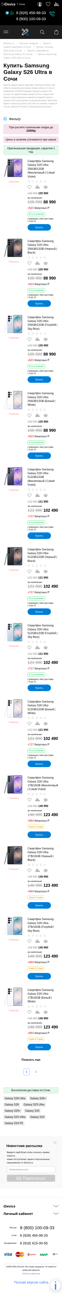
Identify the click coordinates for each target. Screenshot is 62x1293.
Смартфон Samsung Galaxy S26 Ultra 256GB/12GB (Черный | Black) (42, 247)
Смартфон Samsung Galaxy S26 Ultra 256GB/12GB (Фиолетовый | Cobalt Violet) (41, 169)
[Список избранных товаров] (48, 4)
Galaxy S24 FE (14, 1123)
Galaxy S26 (12, 1104)
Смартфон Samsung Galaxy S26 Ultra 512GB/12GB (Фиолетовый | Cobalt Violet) (41, 477)
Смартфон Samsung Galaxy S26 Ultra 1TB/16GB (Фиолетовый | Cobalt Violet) (43, 783)
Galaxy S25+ (12, 1110)
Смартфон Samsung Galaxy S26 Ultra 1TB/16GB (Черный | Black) (41, 854)
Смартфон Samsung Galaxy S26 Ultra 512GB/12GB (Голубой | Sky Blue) (42, 631)
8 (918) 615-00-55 (34, 1243)
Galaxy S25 (32, 1110)
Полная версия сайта (31, 1282)
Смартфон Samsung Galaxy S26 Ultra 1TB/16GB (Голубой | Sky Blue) (41, 925)
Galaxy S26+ (38, 1098)
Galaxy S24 (37, 1116)
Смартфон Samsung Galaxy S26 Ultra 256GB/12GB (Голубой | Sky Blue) (42, 323)
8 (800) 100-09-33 (31, 19)
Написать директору (31, 1273)
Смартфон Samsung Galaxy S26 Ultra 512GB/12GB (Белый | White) (41, 707)
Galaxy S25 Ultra (34, 1104)
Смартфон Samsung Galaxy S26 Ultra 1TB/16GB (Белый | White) (41, 995)
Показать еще (31, 1059)
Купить (39, 227)
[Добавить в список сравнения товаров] (37, 187)
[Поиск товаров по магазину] (42, 32)
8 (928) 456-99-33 (31, 13)
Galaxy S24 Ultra (15, 1116)
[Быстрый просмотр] (46, 187)
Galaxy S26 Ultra (15, 1098)
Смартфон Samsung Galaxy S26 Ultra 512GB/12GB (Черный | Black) (42, 555)
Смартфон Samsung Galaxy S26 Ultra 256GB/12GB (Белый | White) (41, 399)
